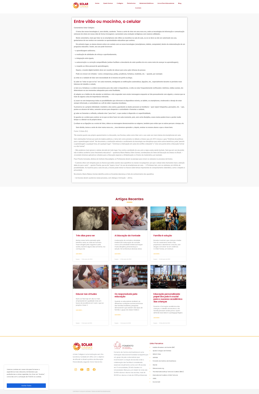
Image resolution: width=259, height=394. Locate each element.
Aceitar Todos (26, 386)
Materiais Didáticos (146, 3)
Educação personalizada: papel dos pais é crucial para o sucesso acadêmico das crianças (167, 298)
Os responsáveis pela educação (126, 295)
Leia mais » (79, 254)
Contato (138, 8)
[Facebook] (94, 369)
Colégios (120, 3)
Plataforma (131, 3)
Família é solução (162, 235)
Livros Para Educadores (166, 3)
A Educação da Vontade (127, 235)
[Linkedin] (88, 369)
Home (97, 3)
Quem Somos (108, 3)
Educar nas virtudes (86, 294)
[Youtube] (82, 369)
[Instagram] (76, 369)
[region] (26, 377)
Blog (179, 3)
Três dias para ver (85, 235)
